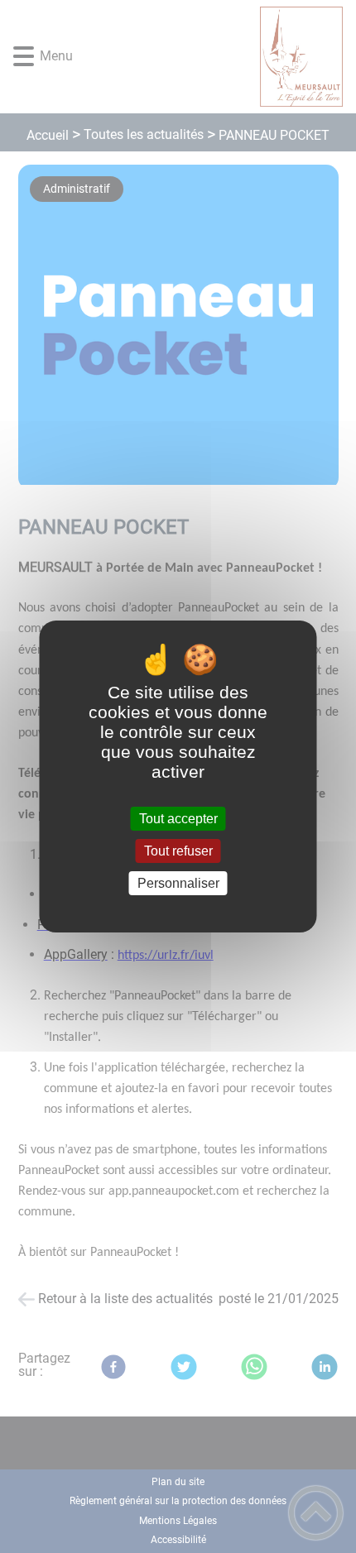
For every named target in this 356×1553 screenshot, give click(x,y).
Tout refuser (178, 851)
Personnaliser (178, 883)
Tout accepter (178, 819)
